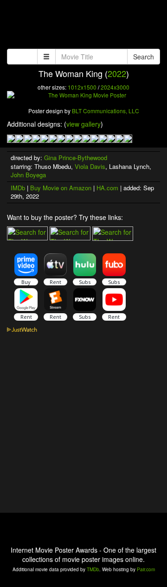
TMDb (93, 569)
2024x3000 (115, 87)
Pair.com (146, 569)
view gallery (83, 124)
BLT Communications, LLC (105, 111)
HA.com (107, 187)
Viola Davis (90, 166)
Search (143, 56)
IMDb (18, 187)
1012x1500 (82, 87)
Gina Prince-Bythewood (75, 157)
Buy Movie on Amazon (60, 187)
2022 (117, 73)
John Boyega (28, 174)
